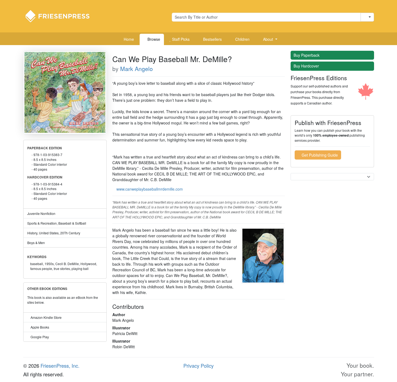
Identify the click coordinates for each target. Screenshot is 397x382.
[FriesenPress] (61, 15)
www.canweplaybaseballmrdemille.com (149, 189)
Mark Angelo (136, 69)
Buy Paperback (307, 55)
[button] (268, 39)
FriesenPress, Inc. (60, 365)
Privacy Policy (198, 365)
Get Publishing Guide (319, 155)
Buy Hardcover (307, 66)
